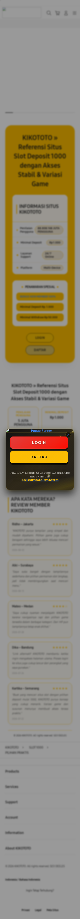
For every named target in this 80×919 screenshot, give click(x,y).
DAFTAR (39, 457)
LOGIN (39, 442)
